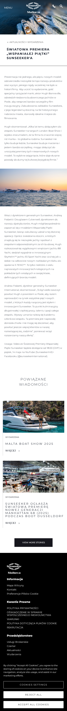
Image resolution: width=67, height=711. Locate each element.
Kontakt (11, 589)
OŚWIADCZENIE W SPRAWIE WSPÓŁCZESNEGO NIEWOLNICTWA (29, 614)
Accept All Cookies (33, 704)
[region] (33, 683)
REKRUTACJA (15, 627)
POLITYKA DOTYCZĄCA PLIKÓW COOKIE (32, 623)
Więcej (10, 450)
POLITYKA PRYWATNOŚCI (22, 608)
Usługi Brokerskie (17, 641)
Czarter (11, 646)
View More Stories (33, 542)
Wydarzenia (14, 654)
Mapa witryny (15, 585)
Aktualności (14, 650)
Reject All (33, 694)
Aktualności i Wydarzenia (26, 42)
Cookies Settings (33, 684)
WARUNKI (13, 619)
